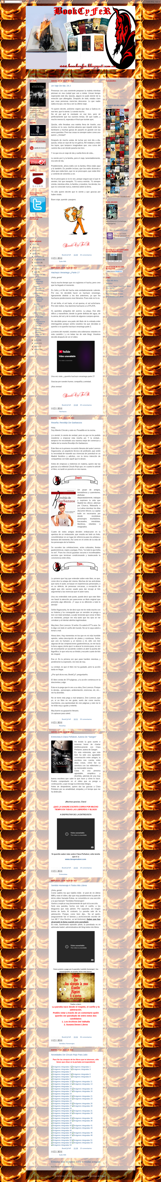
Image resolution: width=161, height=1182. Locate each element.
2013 (34, 254)
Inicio (78, 1162)
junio (36, 340)
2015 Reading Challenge (118, 230)
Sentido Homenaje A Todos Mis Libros (69, 885)
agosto (37, 269)
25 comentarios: (86, 255)
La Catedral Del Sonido (114, 291)
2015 (34, 247)
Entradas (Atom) (68, 1167)
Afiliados (53, 76)
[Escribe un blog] (54, 258)
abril (36, 346)
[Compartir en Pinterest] (61, 258)
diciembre (38, 256)
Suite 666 (97, 72)
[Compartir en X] (57, 258)
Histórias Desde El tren (114, 294)
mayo (36, 343)
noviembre (38, 259)
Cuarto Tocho (77, 76)
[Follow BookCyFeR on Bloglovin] (114, 272)
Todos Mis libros (112, 281)
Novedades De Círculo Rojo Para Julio (69, 1055)
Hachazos (63, 72)
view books (127, 244)
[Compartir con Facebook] (59, 258)
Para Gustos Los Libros (114, 296)
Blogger (103, 1176)
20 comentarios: (86, 405)
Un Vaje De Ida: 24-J (61, 86)
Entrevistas (109, 72)
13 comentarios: (86, 1148)
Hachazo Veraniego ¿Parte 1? (65, 272)
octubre (37, 263)
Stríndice (109, 283)
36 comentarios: (86, 1037)
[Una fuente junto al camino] (109, 161)
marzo (36, 349)
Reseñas (51, 72)
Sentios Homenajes (38, 76)
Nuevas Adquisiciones (80, 72)
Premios (64, 76)
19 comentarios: (86, 868)
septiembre (38, 266)
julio (36, 272)
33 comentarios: (86, 719)
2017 (34, 244)
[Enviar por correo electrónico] (52, 258)
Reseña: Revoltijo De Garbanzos (66, 422)
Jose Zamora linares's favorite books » (119, 197)
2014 (34, 251)
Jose (115, 233)
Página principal (37, 72)
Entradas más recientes (63, 1162)
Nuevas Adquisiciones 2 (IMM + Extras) (39, 322)
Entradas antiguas (91, 1162)
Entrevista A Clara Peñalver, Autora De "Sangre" (73, 737)
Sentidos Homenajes (66, 1043)
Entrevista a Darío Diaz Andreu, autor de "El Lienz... (39, 332)
